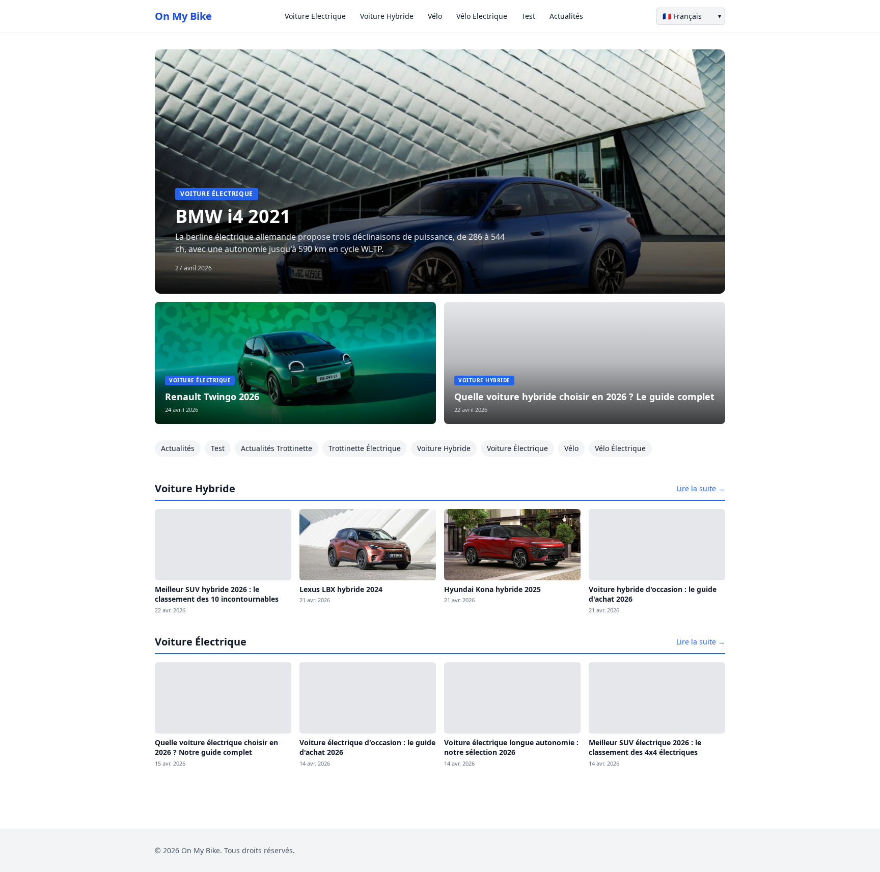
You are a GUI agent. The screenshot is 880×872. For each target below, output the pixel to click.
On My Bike (183, 16)
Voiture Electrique (315, 16)
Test (528, 16)
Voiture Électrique (517, 448)
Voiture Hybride (387, 16)
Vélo (435, 16)
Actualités (566, 16)
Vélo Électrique (620, 448)
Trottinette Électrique (364, 448)
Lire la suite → (700, 488)
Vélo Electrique (481, 16)
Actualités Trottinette (276, 448)
